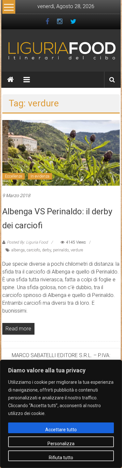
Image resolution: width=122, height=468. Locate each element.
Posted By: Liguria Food (27, 242)
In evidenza (40, 176)
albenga (18, 250)
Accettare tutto (61, 429)
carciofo (33, 250)
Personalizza (61, 443)
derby (46, 250)
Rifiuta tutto (61, 457)
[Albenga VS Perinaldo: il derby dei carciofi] (60, 152)
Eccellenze (13, 176)
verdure (77, 250)
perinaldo (61, 250)
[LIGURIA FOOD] (60, 50)
